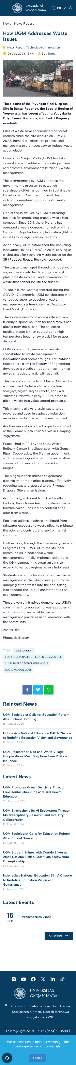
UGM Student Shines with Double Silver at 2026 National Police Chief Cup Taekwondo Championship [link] (36, 856)
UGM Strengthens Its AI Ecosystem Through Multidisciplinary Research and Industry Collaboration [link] (37, 815)
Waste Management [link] (18, 669)
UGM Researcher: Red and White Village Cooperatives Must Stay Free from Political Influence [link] (35, 756)
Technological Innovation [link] (43, 47)
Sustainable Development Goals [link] (26, 663)
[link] (30, 8)
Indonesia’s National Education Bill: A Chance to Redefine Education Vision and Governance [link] (37, 735)
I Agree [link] (37, 1057)
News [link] (7, 23)
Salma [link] (52, 53)
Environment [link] (24, 650)
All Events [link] (56, 935)
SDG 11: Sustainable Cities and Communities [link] (33, 657)
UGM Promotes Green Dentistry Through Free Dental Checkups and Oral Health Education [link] (34, 791)
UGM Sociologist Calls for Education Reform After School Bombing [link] (36, 717)
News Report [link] (24, 23)
